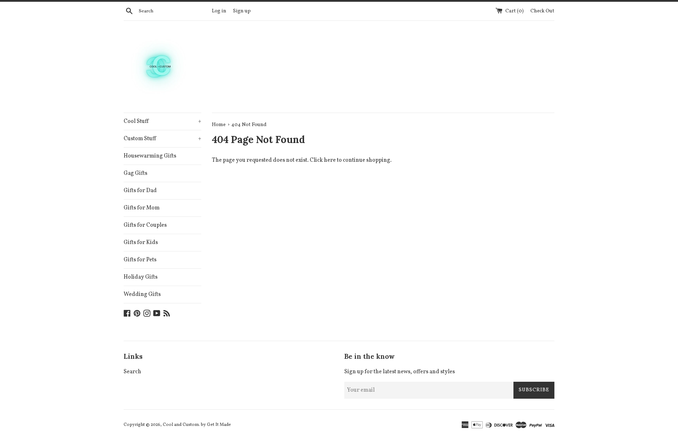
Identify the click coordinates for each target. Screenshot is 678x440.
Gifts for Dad (140, 191)
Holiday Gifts (140, 277)
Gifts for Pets (140, 260)
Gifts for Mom (142, 208)
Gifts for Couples (145, 225)
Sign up (242, 10)
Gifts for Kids (141, 242)
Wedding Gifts (142, 294)
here (330, 160)
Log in (219, 10)
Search (132, 372)
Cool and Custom (181, 425)
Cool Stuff (162, 121)
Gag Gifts (135, 173)
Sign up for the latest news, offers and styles (399, 372)
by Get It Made (216, 425)
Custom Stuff (162, 139)
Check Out (542, 10)
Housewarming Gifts (150, 156)
